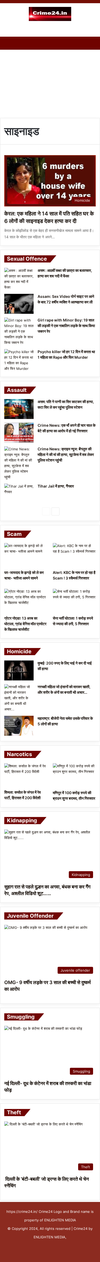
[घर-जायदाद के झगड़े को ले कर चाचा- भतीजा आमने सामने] (25, 555)
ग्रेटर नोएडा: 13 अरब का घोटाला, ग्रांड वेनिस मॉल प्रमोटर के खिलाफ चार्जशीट (25, 624)
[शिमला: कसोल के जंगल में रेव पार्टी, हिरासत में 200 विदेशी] (25, 775)
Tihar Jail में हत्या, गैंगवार (56, 486)
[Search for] (93, 30)
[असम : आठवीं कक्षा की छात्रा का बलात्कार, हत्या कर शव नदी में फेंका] (19, 279)
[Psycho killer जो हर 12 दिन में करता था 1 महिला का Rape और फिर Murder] (19, 360)
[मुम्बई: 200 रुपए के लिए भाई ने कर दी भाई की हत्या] (19, 670)
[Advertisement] (50, 82)
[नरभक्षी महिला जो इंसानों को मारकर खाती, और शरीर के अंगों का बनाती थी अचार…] (19, 698)
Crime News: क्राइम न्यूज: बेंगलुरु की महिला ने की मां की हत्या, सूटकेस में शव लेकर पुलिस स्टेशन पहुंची (66, 454)
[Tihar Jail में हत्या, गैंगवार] (19, 493)
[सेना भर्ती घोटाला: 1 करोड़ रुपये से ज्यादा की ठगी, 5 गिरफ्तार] (74, 601)
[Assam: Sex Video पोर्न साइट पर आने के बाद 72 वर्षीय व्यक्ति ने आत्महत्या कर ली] (19, 304)
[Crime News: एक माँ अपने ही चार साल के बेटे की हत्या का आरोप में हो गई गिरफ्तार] (19, 433)
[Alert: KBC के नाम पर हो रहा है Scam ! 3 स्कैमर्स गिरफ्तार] (74, 555)
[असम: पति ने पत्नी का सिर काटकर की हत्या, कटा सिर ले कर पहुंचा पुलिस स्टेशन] (19, 409)
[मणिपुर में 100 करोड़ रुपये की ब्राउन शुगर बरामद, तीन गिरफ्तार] (74, 775)
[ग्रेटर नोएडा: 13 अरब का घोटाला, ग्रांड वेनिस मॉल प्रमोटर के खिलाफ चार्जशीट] (25, 601)
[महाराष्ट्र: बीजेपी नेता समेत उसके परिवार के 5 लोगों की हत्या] (19, 726)
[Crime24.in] (50, 14)
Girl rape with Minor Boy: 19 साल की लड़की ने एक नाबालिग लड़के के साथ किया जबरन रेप (66, 325)
